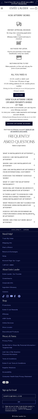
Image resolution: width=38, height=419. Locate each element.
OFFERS (26, 230)
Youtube (11, 296)
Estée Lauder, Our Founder (12, 274)
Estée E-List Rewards (10, 310)
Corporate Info (7, 283)
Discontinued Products (10, 332)
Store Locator (7, 327)
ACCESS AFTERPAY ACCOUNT (18, 123)
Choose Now (22, 4)
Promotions (6, 305)
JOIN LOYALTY (16, 230)
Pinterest (19, 296)
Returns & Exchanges (10, 252)
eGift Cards (6, 318)
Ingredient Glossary (9, 287)
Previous (2, 3)
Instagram (7, 296)
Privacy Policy (22, 407)
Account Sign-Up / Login (11, 261)
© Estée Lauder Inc (19, 416)
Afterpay (5, 314)
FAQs (4, 256)
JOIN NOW (19, 95)
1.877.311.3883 (8, 265)
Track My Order (8, 238)
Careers (5, 292)
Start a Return (7, 247)
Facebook (15, 296)
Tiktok (3, 296)
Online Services (8, 323)
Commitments (7, 278)
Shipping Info (7, 243)
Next (36, 3)
